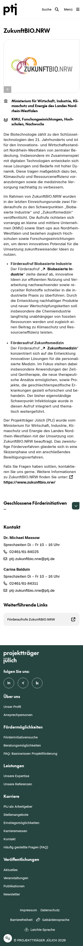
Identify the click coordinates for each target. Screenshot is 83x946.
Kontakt (9, 839)
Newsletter (12, 894)
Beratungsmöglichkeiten (22, 745)
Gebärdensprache (55, 920)
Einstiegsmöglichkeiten (21, 823)
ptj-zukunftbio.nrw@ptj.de (32, 559)
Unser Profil (12, 707)
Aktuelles (11, 870)
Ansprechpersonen (18, 715)
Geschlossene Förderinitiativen (35, 503)
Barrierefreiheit (21, 920)
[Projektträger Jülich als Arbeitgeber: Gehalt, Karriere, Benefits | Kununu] (37, 683)
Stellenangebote (16, 814)
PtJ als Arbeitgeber (18, 806)
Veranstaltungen (16, 878)
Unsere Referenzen (18, 784)
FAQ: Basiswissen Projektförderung (30, 753)
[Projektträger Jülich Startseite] (11, 9)
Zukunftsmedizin (62, 348)
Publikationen (14, 886)
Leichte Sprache (43, 929)
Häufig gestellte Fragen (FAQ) (26, 847)
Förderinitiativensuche (21, 737)
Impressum (28, 910)
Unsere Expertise (16, 776)
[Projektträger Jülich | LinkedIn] (9, 683)
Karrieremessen (15, 831)
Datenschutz (50, 910)
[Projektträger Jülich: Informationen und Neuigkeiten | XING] (23, 683)
